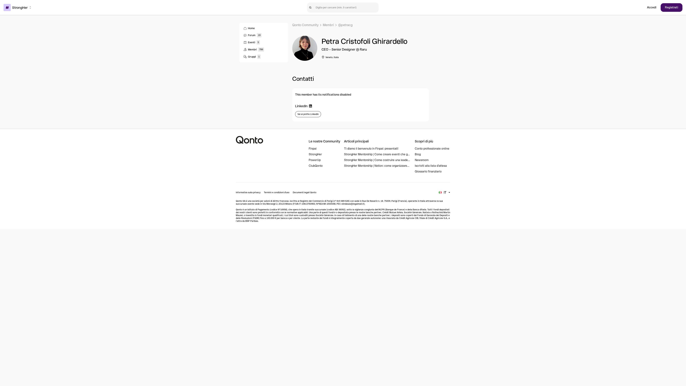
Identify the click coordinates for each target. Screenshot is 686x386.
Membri (328, 25)
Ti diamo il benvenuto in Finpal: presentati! (371, 148)
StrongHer (315, 154)
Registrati (671, 7)
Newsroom (422, 160)
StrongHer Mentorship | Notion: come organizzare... (376, 165)
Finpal (313, 148)
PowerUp (315, 160)
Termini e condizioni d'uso (276, 192)
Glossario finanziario (428, 171)
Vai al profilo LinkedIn (308, 114)
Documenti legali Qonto (304, 192)
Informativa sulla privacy (248, 192)
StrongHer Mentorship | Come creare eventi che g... (377, 154)
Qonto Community (305, 25)
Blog (418, 154)
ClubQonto (316, 165)
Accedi (651, 7)
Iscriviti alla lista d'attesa (431, 165)
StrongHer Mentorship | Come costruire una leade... (377, 160)
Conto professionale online (432, 148)
